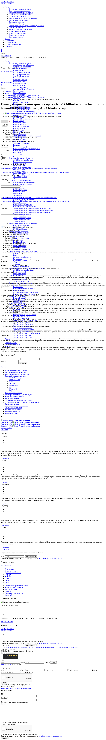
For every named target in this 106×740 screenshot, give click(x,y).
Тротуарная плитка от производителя (26, 333)
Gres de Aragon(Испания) (22, 74)
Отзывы (8, 591)
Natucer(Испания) (19, 83)
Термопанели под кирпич (22, 220)
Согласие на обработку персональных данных (17, 647)
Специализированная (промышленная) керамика (26, 26)
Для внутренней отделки (22, 257)
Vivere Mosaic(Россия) (21, 281)
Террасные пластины (16, 22)
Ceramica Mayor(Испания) (22, 67)
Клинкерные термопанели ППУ (24, 206)
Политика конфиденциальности (16, 586)
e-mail (3, 556)
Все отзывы (5, 549)
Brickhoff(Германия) (20, 115)
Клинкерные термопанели (22, 205)
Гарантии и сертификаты (14, 593)
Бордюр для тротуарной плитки (24, 315)
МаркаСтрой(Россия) (20, 102)
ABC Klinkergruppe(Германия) (23, 65)
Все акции (4, 430)
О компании (9, 41)
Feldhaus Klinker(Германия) (22, 119)
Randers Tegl (13, 385)
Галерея (7, 582)
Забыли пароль (6, 664)
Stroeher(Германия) (19, 93)
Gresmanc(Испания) (20, 80)
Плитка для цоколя (20, 151)
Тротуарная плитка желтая (22, 328)
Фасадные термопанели (17, 16)
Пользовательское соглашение (67, 647)
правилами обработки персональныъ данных (17, 688)
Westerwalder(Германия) (21, 143)
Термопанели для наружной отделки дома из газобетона (33, 210)
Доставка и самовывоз (13, 44)
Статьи (7, 580)
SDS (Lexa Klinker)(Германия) (23, 89)
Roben (11, 387)
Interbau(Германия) (19, 81)
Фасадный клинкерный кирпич (20, 14)
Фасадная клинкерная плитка (19, 11)
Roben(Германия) (19, 192)
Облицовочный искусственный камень (23, 24)
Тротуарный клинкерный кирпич (21, 13)
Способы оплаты (11, 42)
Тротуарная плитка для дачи (23, 324)
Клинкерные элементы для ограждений (23, 18)
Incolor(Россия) (18, 121)
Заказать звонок (6, 3)
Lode (11, 381)
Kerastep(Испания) (19, 124)
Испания (16, 100)
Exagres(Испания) (19, 70)
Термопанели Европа (20, 216)
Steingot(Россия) (19, 171)
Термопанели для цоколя (22, 214)
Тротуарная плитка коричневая (24, 330)
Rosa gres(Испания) (20, 87)
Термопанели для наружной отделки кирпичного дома (32, 212)
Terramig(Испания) (19, 139)
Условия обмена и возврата (14, 587)
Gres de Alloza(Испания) (21, 72)
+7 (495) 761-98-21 (7, 2)
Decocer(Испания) (19, 298)
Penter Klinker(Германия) (22, 167)
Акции (7, 39)
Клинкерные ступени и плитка (20, 9)
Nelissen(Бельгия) (19, 188)
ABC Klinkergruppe (16, 378)
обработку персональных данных (50, 558)
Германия (16, 145)
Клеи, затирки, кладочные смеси (20, 29)
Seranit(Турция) (18, 91)
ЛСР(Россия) (17, 195)
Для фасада (17, 262)
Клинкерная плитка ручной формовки (26, 149)
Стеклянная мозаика (16, 27)
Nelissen (12, 383)
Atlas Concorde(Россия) (21, 238)
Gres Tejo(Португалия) (21, 76)
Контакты (8, 46)
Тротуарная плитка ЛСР (21, 331)
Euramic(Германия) (19, 68)
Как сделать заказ (11, 589)
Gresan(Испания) (19, 78)
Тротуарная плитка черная (22, 337)
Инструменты (18, 287)
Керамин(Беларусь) (20, 147)
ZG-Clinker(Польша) (20, 177)
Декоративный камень (21, 266)
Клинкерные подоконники (18, 20)
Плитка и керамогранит (17, 31)
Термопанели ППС (20, 221)
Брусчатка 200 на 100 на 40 (22, 317)
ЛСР (14, 178)
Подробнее (5, 458)
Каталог (8, 7)
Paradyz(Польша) (19, 85)
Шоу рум (8, 575)
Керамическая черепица (17, 33)
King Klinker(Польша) (21, 126)
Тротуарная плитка (16, 37)
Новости (8, 578)
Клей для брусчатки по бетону (24, 289)
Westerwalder (17, 193)
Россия (15, 156)
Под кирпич (17, 259)
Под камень (17, 152)
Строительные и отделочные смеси (25, 292)
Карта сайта (9, 595)
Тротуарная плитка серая (22, 335)
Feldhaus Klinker (14, 380)
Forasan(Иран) (18, 240)
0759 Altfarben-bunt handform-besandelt (27, 136)
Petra (15, 255)
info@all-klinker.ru (7, 622)
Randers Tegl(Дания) (20, 190)
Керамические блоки (16, 35)
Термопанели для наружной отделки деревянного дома (32, 208)
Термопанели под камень (22, 218)
